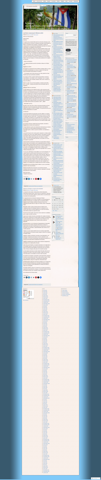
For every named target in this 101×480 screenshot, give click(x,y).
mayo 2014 (45, 448)
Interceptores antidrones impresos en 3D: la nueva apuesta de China (58, 61)
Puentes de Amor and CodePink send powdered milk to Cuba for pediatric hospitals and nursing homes (72, 98)
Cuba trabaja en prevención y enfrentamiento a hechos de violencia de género (71, 73)
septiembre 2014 (46, 443)
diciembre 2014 (46, 439)
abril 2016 (45, 418)
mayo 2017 (45, 402)
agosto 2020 (45, 352)
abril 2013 (45, 464)
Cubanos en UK (56, 185)
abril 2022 (45, 326)
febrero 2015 (45, 436)
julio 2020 (45, 354)
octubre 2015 (45, 426)
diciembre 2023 (46, 299)
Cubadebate (69, 125)
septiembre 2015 (46, 427)
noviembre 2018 (46, 380)
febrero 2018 (45, 391)
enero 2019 (45, 378)
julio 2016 (45, 414)
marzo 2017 (45, 404)
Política (58, 1)
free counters (25, 300)
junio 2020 (45, 355)
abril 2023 (45, 310)
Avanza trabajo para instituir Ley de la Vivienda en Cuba (70, 91)
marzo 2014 (45, 451)
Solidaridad (76, 1)
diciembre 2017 (46, 394)
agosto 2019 (45, 368)
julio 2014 (45, 445)
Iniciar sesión (65, 291)
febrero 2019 (45, 376)
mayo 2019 (45, 372)
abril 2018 (45, 388)
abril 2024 (45, 294)
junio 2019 (45, 371)
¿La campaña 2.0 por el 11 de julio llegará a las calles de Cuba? (58, 170)
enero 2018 (45, 392)
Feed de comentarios (66, 294)
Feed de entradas (65, 292)
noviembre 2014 (46, 440)
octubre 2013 (45, 457)
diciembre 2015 (46, 423)
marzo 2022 (45, 327)
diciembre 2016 (46, 408)
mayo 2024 (45, 292)
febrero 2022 (45, 328)
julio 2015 (45, 430)
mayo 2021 (45, 340)
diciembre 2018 (46, 379)
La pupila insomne (70, 127)
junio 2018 (45, 386)
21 (57, 207)
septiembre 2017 (46, 398)
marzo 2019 (45, 375)
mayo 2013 (45, 463)
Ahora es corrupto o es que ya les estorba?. (33, 188)
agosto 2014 (45, 444)
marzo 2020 (45, 359)
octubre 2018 (45, 382)
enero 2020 (45, 362)
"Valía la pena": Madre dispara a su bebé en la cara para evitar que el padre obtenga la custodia (57, 83)
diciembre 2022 (46, 315)
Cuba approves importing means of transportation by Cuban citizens (72, 61)
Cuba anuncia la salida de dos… (59, 219)
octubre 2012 (45, 472)
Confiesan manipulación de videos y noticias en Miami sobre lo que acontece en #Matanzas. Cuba (58, 109)
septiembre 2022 (46, 319)
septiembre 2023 (46, 303)
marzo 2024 (45, 295)
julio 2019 (45, 370)
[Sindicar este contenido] (52, 33)
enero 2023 (45, 314)
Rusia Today (55, 33)
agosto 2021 (45, 336)
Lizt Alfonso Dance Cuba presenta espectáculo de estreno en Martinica (71, 105)
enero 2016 (45, 422)
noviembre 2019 (46, 364)
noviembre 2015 (46, 424)
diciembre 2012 (46, 469)
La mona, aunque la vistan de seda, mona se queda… (58, 149)
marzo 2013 (45, 465)
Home (34, 1)
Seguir (68, 50)
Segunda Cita (69, 131)
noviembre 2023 (46, 300)
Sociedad (70, 1)
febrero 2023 (45, 312)
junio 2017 (45, 400)
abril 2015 (45, 434)
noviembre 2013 (46, 456)
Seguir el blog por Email (70, 39)
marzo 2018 (45, 390)
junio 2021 (45, 339)
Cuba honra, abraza (57, 97)
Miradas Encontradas (71, 129)
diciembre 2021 (46, 331)
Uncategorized (31, 186)
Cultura (44, 1)
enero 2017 (45, 407)
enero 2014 (45, 453)
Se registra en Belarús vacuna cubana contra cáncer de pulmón (71, 110)
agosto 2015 (45, 428)
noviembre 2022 (46, 316)
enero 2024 (45, 298)
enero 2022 (45, 330)
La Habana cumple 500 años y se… (59, 234)
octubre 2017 (45, 396)
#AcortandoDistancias (57, 130)
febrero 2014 (45, 452)
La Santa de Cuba (56, 143)
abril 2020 (45, 358)
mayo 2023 (45, 308)
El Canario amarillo (32, 6)
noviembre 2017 (46, 395)
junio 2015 (45, 431)
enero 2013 (45, 468)
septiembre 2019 (46, 367)
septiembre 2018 (46, 383)
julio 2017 (45, 399)
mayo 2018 (45, 387)
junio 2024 (45, 291)
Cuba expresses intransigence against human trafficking (71, 66)
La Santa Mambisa (70, 128)
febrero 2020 (45, 360)
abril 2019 (45, 374)
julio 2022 (45, 322)
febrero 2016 (45, 420)
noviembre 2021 (46, 332)
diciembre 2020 (46, 347)
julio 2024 (45, 290)
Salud (66, 1)
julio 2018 (45, 384)
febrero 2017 (45, 406)
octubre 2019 (45, 366)
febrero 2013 (45, 467)
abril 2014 (45, 450)
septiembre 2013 (46, 459)
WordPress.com (65, 295)
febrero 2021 (45, 344)
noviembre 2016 (46, 410)
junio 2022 (45, 323)
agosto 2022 (45, 320)
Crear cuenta (64, 290)
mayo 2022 (45, 324)
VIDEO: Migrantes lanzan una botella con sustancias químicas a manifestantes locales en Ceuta (58, 37)
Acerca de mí (39, 1)
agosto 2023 (45, 304)
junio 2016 (45, 415)
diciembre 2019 (46, 363)
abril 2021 (45, 342)
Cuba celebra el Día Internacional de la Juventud (57, 100)
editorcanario (36, 34)
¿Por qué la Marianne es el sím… (59, 229)
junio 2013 (45, 461)
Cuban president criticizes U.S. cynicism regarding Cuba (71, 115)
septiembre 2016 (46, 412)
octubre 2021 (45, 334)
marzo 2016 (45, 419)
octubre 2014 (45, 442)
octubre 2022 (45, 318)
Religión (62, 1)
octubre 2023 (45, 302)
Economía (53, 1)
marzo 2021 (45, 343)
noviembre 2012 (46, 471)
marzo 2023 (45, 311)
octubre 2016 (45, 411)
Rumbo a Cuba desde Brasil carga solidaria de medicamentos (58, 128)
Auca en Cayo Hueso (71, 124)
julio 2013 (45, 460)
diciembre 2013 (46, 455)
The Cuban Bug (70, 132)
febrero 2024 (45, 296)
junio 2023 (45, 307)
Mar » (56, 210)
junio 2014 (45, 447)
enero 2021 (45, 346)
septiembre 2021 (46, 335)
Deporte (48, 1)
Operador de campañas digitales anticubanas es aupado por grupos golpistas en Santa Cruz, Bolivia (58, 154)
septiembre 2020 (46, 351)
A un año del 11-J (56, 177)
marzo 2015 (45, 435)
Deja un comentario (38, 186)
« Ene (53, 210)
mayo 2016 (45, 416)
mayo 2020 (45, 356)
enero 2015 (45, 438)
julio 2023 (45, 306)
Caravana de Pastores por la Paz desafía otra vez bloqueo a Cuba (58, 166)
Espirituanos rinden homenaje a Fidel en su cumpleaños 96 (58, 104)
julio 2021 (45, 338)
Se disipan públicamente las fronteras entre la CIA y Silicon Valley (58, 162)
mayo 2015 (45, 432)
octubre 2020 (45, 350)
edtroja (57, 232)
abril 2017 (45, 403)
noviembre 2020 (46, 348)
